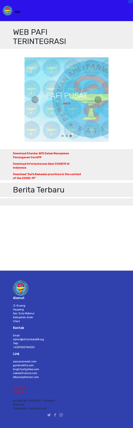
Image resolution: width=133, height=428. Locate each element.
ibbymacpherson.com (26, 377)
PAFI (17, 11)
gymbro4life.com (23, 365)
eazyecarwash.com (24, 361)
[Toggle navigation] (66, 2)
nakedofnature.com (25, 373)
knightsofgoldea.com (26, 369)
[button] (35, 100)
